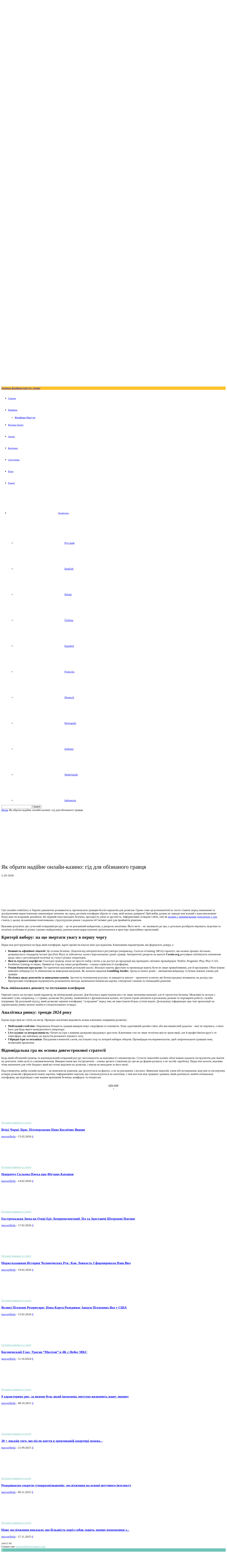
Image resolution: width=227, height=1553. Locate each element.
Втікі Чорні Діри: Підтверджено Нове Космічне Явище (43, 1129)
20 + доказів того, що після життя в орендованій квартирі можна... (52, 1441)
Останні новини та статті (16, 1122)
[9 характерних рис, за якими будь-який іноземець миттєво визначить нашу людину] (28, 1386)
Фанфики (12, 410)
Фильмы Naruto (15, 425)
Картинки (13, 448)
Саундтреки (14, 460)
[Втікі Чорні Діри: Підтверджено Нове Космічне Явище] (28, 1119)
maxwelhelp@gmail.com (30, 1546)
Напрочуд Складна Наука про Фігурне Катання (37, 1174)
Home (4, 810)
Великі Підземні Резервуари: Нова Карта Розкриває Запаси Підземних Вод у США (64, 1307)
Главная (12, 398)
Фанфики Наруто (25, 417)
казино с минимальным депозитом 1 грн (192, 916)
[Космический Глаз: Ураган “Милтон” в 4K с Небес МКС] (28, 1341)
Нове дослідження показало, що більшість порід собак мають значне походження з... (65, 1530)
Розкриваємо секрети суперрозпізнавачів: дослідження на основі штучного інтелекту (66, 1485)
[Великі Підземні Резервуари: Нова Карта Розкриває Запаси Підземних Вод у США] (28, 1297)
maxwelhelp (8, 1136)
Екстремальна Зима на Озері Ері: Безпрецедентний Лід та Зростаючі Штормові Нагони (68, 1218)
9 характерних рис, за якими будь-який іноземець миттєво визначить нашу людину (65, 1396)
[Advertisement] (113, 836)
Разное (11, 483)
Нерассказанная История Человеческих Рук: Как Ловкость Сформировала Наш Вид (66, 1263)
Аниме (11, 436)
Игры (10, 471)
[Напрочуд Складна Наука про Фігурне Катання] (28, 1163)
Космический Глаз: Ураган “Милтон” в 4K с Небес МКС (44, 1352)
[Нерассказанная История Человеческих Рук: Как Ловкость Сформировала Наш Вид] (28, 1252)
